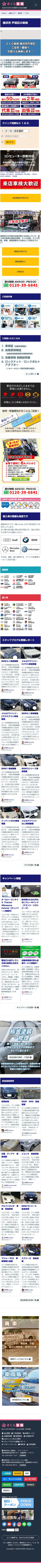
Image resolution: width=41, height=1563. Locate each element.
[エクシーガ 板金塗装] (31, 1250)
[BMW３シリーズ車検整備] (31, 760)
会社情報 (6, 1433)
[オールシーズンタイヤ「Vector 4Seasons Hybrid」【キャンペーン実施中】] (10, 891)
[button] (3, 221)
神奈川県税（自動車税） (20, 172)
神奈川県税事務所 (10, 172)
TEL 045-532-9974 (9, 1465)
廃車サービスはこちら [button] (19, 1359)
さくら (10, 939)
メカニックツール (10, 1444)
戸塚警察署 (14, 176)
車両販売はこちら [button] (19, 1400)
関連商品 (18, 1436)
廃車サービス (30, 1433)
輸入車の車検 (30, 1479)
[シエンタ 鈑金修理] (31, 1145)
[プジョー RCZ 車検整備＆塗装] (10, 1250)
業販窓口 (6, 1490)
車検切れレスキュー (26, 1542)
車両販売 (30, 1485)
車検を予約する (20, 251)
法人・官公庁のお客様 (12, 1479)
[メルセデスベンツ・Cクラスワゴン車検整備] (10, 705)
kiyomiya (11, 690)
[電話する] (20, 491)
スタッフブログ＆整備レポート (14, 1441)
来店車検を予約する (20, 198)
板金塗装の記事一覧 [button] (28, 1300)
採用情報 (32, 1444)
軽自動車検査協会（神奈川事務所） (23, 174)
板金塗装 (17, 1473)
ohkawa (31, 1182)
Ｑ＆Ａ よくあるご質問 (12, 1439)
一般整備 (6, 1473)
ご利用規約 (17, 1433)
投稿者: (6, 690)
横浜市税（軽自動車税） (5, 176)
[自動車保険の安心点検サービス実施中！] (31, 952)
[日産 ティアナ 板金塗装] (10, 1145)
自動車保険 (8, 1436)
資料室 (22, 1444)
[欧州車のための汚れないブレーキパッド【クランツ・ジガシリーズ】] (31, 891)
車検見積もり (20, 261)
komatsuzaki (33, 1133)
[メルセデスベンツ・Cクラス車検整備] (31, 652)
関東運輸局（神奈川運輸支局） (7, 174)
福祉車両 (6, 1485)
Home (4, 13)
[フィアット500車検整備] (10, 812)
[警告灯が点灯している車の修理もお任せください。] (10, 952)
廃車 (27, 1473)
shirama (11, 1130)
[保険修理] (10, 1093)
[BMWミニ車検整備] (10, 652)
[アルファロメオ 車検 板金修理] (10, 1197)
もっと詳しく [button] (31, 374)
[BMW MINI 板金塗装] (31, 1093)
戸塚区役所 (34, 174)
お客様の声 (29, 1436)
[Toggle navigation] (36, 5)
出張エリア (12, 13)
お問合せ (20, 272)
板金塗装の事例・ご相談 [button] (19, 1057)
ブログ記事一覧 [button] (30, 865)
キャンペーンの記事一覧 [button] (27, 1007)
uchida (10, 1290)
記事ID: (4, 1530)
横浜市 (20, 13)
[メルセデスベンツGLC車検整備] (31, 812)
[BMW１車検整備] (10, 760)
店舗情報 (23, 1455)
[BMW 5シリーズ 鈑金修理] (31, 1197)
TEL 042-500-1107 (9, 1455)
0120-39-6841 (9, 1429)
